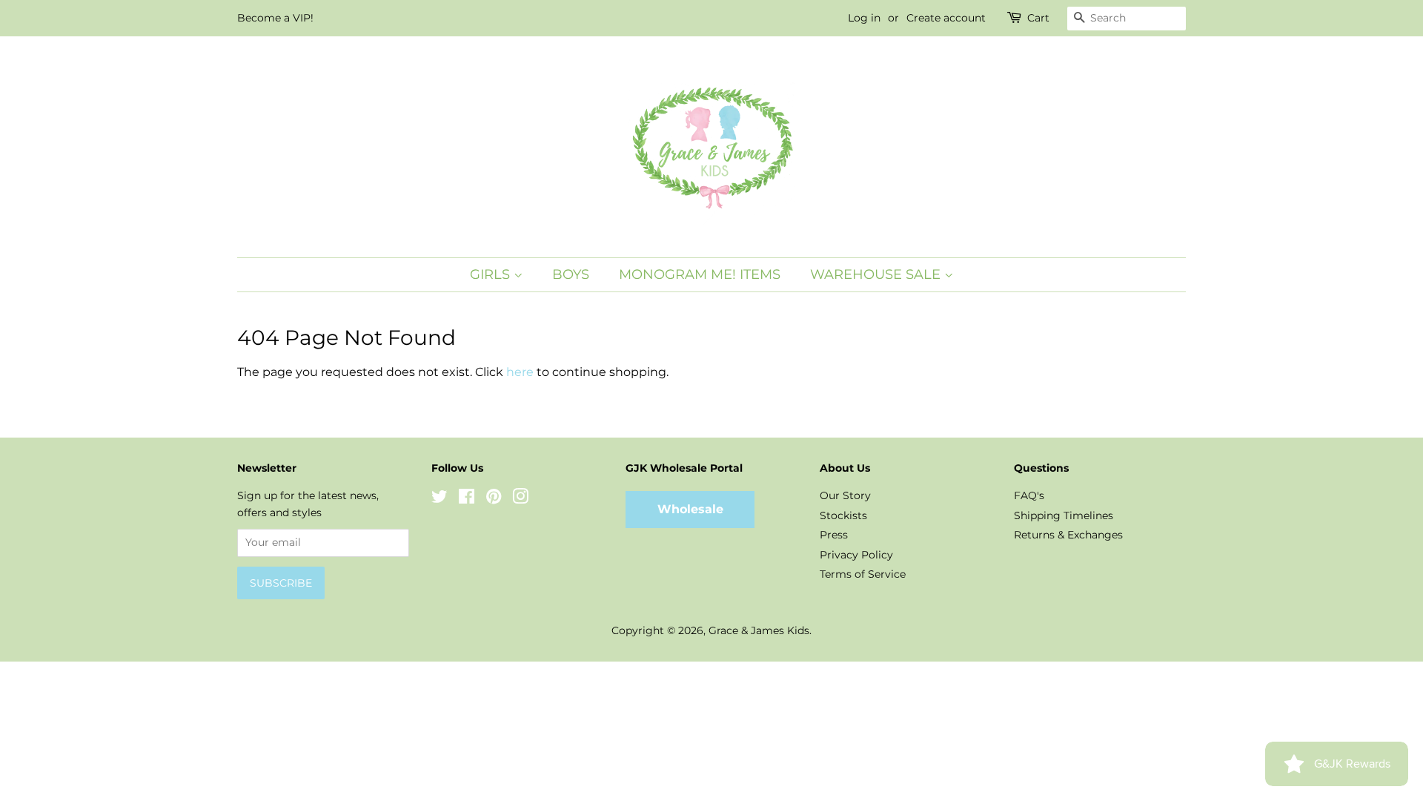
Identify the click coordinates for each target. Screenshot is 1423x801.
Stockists (843, 515)
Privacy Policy (856, 555)
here (520, 372)
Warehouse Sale (877, 274)
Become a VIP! (275, 17)
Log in (864, 17)
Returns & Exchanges (1068, 535)
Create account (946, 17)
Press (834, 535)
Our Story (845, 495)
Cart (1038, 17)
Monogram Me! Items (699, 274)
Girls (492, 274)
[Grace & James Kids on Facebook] (466, 499)
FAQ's (1029, 495)
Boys (570, 274)
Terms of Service (863, 574)
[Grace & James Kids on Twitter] (439, 499)
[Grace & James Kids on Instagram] (520, 499)
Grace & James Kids (759, 630)
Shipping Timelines (1063, 515)
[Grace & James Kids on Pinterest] (493, 499)
